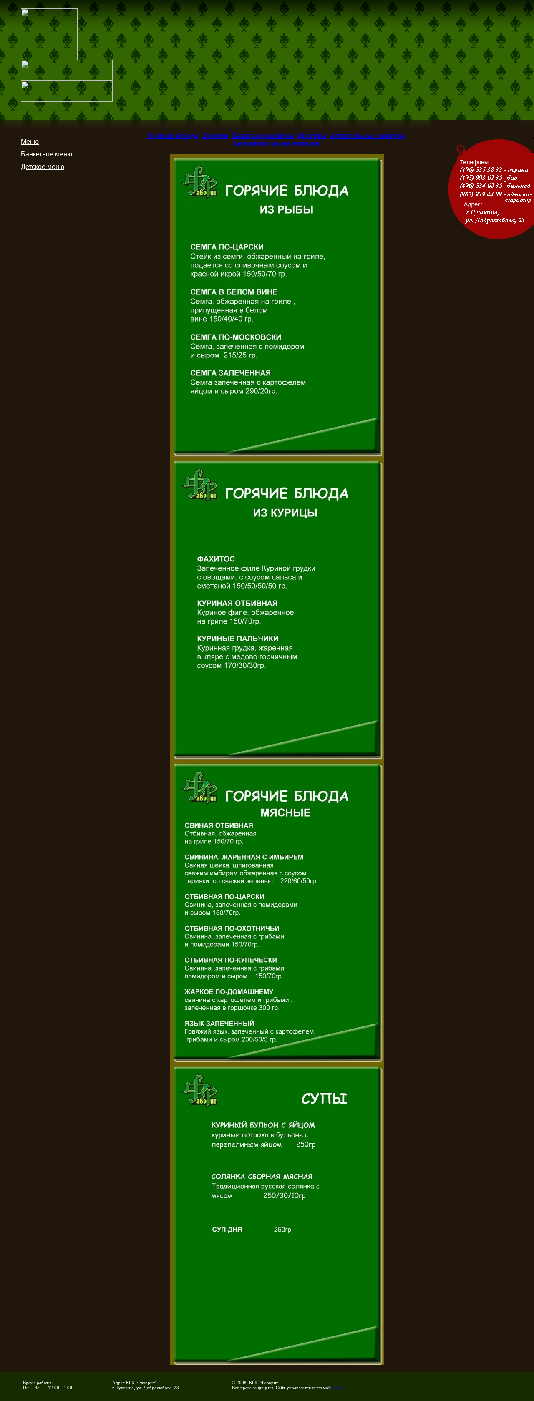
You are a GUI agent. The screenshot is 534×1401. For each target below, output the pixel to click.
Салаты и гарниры (263, 135)
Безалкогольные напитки (277, 143)
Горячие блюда (173, 135)
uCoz (337, 1387)
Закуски (215, 135)
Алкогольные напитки (367, 135)
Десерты (312, 135)
